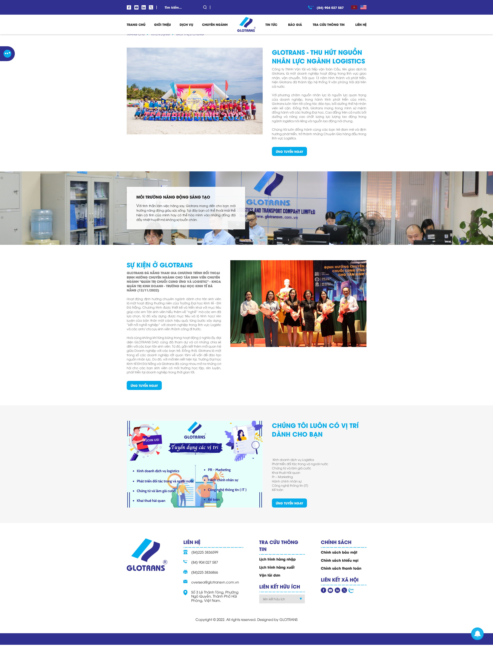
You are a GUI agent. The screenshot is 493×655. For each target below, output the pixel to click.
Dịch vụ (186, 24)
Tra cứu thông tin (329, 24)
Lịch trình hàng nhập (277, 559)
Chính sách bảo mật (339, 552)
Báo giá (295, 24)
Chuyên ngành (215, 24)
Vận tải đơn (269, 575)
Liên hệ (360, 24)
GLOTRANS (288, 619)
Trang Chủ (136, 24)
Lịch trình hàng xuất (276, 567)
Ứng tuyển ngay (289, 151)
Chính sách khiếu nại (339, 560)
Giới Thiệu (162, 24)
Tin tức (271, 24)
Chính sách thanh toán (341, 568)
